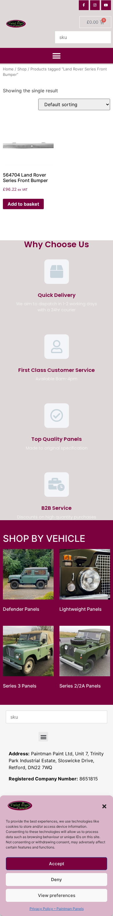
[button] (104, 806)
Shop (22, 69)
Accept (56, 863)
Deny (56, 879)
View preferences (56, 895)
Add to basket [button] (23, 204)
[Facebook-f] (84, 5)
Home (8, 69)
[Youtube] (106, 5)
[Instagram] (95, 5)
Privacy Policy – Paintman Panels (57, 908)
